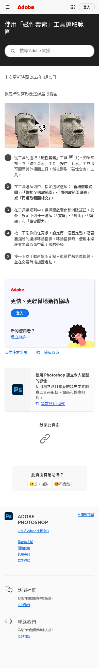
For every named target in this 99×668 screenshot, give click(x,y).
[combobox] (49, 51)
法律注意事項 (16, 352)
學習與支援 (25, 542)
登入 (86, 7)
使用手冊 (24, 554)
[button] (73, 7)
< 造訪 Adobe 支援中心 (33, 530)
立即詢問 (24, 605)
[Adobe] (25, 7)
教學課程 (24, 560)
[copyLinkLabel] (45, 443)
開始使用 (24, 548)
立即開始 (24, 636)
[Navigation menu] (7, 7)
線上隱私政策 (47, 352)
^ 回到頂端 (86, 514)
